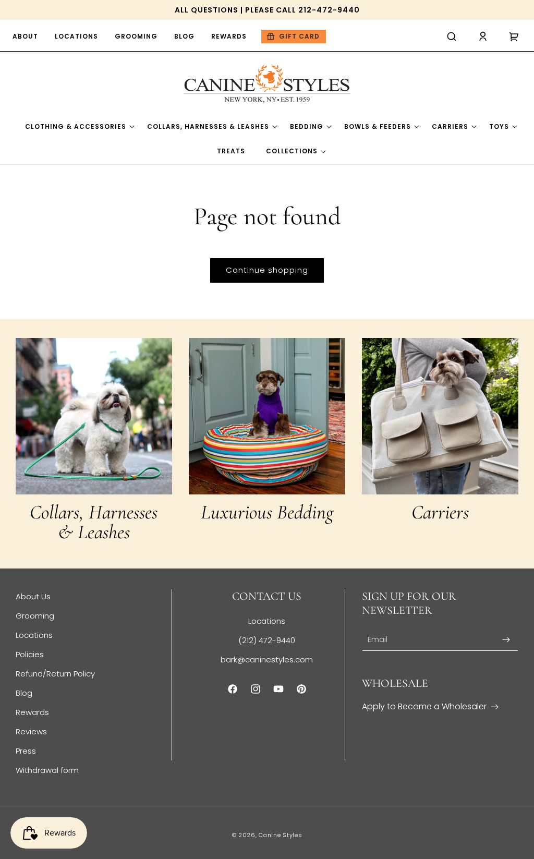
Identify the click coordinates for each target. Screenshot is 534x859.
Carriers (440, 512)
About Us (33, 596)
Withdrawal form (47, 770)
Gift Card (299, 36)
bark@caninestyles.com (267, 659)
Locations (34, 635)
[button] (451, 36)
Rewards (32, 712)
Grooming (35, 615)
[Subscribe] (506, 639)
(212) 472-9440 (266, 640)
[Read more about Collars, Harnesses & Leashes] (94, 416)
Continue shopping (267, 269)
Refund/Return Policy (55, 673)
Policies (30, 654)
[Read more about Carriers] (440, 416)
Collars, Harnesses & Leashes (93, 522)
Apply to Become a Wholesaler (424, 706)
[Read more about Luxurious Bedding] (267, 416)
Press (26, 750)
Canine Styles (280, 835)
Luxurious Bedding (267, 512)
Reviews (31, 731)
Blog (24, 692)
